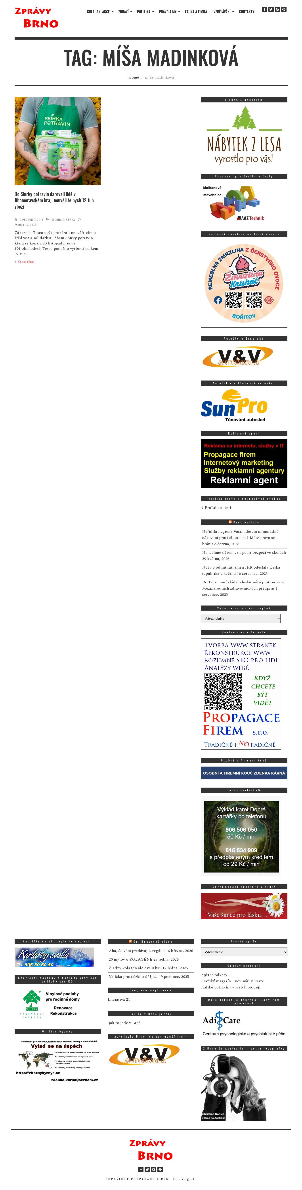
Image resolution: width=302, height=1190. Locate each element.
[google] (277, 9)
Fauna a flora (196, 11)
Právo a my (167, 11)
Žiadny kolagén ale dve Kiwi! (135, 968)
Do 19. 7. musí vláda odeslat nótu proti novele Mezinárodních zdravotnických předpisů (243, 585)
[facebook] (264, 9)
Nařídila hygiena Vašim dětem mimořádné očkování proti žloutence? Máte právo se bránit (240, 538)
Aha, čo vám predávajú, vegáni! (137, 951)
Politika (143, 11)
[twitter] (271, 9)
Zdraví (123, 11)
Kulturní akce (98, 11)
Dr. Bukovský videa (153, 941)
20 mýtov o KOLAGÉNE (130, 959)
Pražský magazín (216, 981)
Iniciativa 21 (119, 999)
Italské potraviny (216, 987)
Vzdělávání (222, 11)
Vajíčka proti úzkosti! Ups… (133, 977)
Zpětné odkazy (214, 975)
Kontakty (246, 11)
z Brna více (24, 261)
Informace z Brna (63, 219)
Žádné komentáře (26, 225)
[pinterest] (284, 9)
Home (133, 77)
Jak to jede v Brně (125, 1023)
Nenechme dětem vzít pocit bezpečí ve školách (244, 553)
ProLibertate (246, 522)
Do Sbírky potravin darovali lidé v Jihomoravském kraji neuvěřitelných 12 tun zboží (54, 200)
